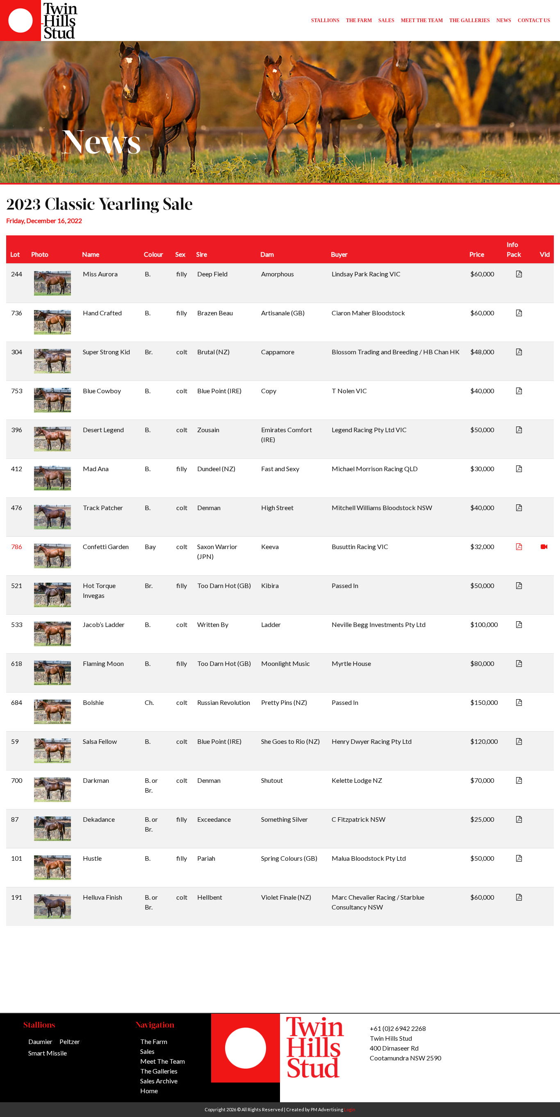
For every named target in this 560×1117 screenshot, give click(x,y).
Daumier (40, 1041)
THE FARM (359, 20)
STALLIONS (325, 20)
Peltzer (69, 1041)
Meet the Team (162, 1061)
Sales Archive (159, 1081)
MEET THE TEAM (422, 20)
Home (149, 1090)
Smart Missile (47, 1053)
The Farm (153, 1041)
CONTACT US (534, 20)
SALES (386, 20)
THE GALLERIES (469, 20)
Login (349, 1109)
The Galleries (159, 1071)
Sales (147, 1051)
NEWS (503, 20)
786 (16, 546)
